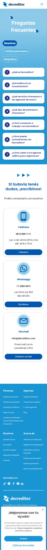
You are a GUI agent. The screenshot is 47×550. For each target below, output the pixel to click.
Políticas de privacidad (32, 458)
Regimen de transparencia (33, 445)
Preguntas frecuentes (11, 455)
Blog (25, 412)
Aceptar (23, 538)
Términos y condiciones (32, 439)
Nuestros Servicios (31, 397)
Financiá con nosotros (32, 402)
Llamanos (23, 252)
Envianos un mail (23, 356)
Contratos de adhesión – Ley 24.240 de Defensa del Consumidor (13, 421)
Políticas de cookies (23, 545)
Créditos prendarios (16, 51)
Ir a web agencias (30, 407)
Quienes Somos (9, 439)
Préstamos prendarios (11, 402)
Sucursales (7, 445)
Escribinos (23, 304)
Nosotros (9, 43)
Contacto (6, 460)
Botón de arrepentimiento (33, 469)
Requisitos (10, 59)
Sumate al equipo (9, 450)
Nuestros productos (10, 397)
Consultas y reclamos (11, 407)
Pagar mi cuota (8, 412)
